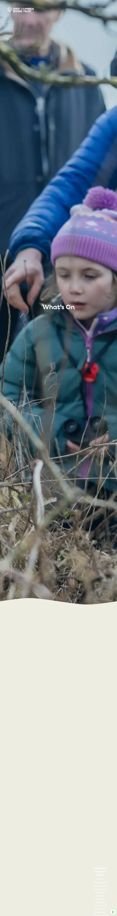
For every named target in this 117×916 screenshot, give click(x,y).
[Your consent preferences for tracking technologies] (113, 912)
